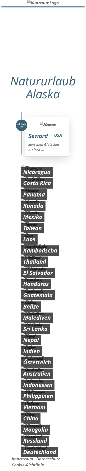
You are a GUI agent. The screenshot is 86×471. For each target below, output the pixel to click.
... (42, 150)
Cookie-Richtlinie (28, 465)
